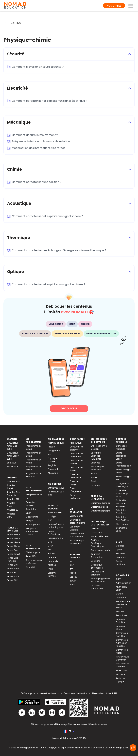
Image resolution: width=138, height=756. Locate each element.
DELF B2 (73, 576)
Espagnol (53, 469)
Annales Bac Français (13, 494)
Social (94, 477)
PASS (50, 569)
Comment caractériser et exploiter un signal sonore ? (47, 216)
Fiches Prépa (13, 568)
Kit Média (30, 567)
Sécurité (120, 611)
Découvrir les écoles (76, 469)
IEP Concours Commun (122, 658)
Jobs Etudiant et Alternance (77, 535)
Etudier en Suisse (99, 506)
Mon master (122, 524)
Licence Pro (53, 561)
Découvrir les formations (76, 455)
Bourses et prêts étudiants (77, 521)
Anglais (52, 465)
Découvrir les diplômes (76, 448)
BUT (50, 549)
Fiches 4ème (13, 542)
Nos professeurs (34, 494)
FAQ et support (33, 552)
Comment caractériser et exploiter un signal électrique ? (49, 101)
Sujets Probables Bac (123, 464)
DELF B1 (73, 573)
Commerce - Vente (100, 550)
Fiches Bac (12, 550)
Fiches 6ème (13, 534)
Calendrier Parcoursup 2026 (122, 493)
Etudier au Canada (101, 503)
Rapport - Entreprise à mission (32, 531)
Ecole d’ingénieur (75, 490)
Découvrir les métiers (76, 462)
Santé (94, 473)
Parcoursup (76, 442)
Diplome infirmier (52, 574)
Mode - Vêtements (100, 536)
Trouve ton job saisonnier (77, 542)
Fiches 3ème (13, 546)
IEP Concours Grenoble (122, 665)
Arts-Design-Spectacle (97, 468)
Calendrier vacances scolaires (121, 503)
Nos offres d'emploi (49, 693)
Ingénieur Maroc (121, 628)
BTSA (50, 545)
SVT (50, 454)
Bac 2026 (11, 462)
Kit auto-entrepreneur (97, 587)
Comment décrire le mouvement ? (35, 135)
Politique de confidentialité (71, 747)
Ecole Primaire (55, 512)
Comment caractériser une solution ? (36, 182)
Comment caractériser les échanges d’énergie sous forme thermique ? (59, 250)
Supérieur (121, 553)
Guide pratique (120, 563)
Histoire (51, 446)
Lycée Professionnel (54, 533)
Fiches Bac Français (12, 559)
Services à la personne (97, 573)
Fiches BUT (12, 572)
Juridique (121, 597)
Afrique (29, 520)
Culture (119, 593)
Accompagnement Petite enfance (101, 580)
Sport (28, 512)
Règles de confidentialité (104, 693)
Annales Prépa (11, 504)
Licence (52, 557)
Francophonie (33, 524)
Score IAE (120, 674)
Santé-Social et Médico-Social (123, 604)
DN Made (52, 565)
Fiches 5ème (13, 538)
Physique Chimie (52, 460)
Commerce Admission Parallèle (122, 642)
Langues (95, 485)
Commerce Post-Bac (122, 634)
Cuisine (94, 528)
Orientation (31, 509)
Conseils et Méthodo (121, 447)
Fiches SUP (12, 580)
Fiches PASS (13, 576)
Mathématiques (56, 442)
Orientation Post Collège (122, 519)
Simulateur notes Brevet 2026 (13, 455)
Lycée (119, 549)
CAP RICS (16, 23)
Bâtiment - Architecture (97, 555)
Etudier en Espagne (100, 510)
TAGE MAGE (121, 670)
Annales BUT (13, 509)
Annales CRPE (11, 515)
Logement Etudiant (75, 528)
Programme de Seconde (33, 475)
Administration (123, 583)
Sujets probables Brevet (121, 455)
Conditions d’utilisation (103, 747)
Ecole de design (74, 483)
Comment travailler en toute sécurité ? (38, 67)
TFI (71, 561)
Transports (96, 532)
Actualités (31, 556)
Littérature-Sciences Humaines (96, 455)
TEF (71, 569)
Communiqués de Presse (34, 562)
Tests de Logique (120, 680)
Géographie (54, 450)
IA (27, 498)
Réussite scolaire (30, 504)
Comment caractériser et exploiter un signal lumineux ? (48, 284)
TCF (72, 565)
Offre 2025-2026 (56, 487)
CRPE (118, 579)
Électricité (95, 560)
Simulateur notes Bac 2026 (12, 445)
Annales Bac (13, 481)
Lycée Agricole (55, 538)
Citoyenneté (32, 516)
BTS (50, 541)
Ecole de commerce (75, 476)
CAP (50, 520)
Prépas (51, 553)
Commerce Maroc (122, 651)
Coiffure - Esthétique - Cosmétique (97, 543)
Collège (52, 516)
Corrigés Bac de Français (122, 485)
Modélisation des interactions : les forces (38, 148)
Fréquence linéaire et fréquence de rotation (41, 141)
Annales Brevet (11, 487)
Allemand (53, 473)
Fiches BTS (12, 564)
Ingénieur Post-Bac (121, 621)
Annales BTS (13, 499)
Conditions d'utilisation (76, 693)
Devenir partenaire (75, 497)
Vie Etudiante (76, 515)
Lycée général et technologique (56, 526)
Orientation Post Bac (121, 512)
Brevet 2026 (13, 466)
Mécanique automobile (97, 566)
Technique (121, 615)
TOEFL (72, 584)
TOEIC (73, 580)
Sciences (95, 462)
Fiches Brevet (13, 554)
